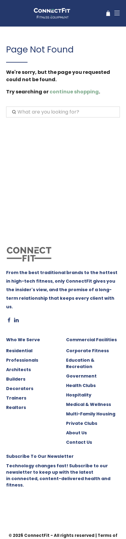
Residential (19, 351)
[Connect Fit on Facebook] (9, 321)
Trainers (16, 398)
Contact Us (79, 442)
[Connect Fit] (53, 13)
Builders (15, 379)
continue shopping (74, 91)
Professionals (22, 360)
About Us (76, 433)
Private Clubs (81, 423)
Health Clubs (81, 385)
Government (81, 376)
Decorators (19, 388)
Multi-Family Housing (90, 414)
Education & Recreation (80, 363)
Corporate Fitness (87, 351)
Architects (18, 370)
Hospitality (78, 395)
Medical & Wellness (88, 404)
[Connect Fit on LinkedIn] (16, 321)
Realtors (16, 407)
